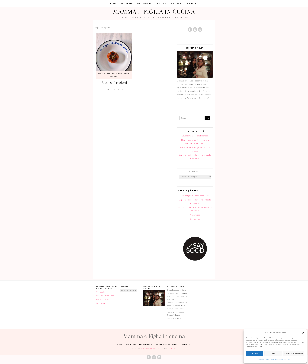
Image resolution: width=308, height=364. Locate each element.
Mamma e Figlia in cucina (154, 12)
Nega (273, 353)
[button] (303, 333)
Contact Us (192, 3)
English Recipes (144, 3)
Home (113, 3)
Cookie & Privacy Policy (266, 359)
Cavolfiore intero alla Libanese (195, 136)
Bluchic (173, 348)
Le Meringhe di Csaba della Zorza (194, 195)
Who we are (126, 3)
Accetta (255, 353)
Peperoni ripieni (114, 82)
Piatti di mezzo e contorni (110, 73)
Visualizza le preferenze (293, 353)
